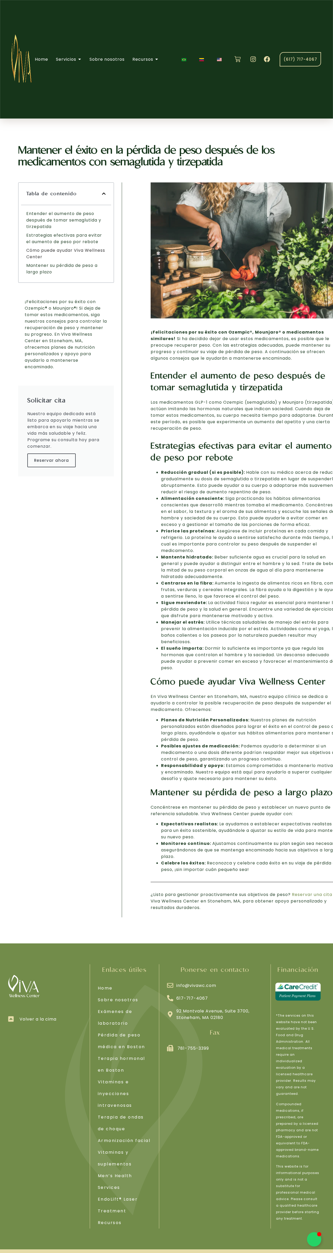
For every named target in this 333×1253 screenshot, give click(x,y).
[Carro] (237, 59)
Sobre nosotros (118, 1000)
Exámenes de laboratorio (115, 1017)
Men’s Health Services (115, 1181)
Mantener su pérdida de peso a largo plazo (62, 268)
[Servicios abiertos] (80, 59)
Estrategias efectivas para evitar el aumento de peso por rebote (64, 238)
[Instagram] (253, 59)
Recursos (110, 1223)
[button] (104, 194)
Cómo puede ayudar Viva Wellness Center (65, 253)
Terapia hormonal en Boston (121, 1064)
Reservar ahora (51, 460)
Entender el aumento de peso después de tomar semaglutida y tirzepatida (63, 220)
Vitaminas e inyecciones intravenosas (115, 1093)
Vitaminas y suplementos (115, 1158)
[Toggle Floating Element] (314, 1239)
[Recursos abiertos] (157, 59)
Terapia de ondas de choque (121, 1123)
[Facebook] (267, 59)
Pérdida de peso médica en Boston (121, 1041)
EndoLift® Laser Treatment (118, 1205)
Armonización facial (124, 1141)
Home (105, 988)
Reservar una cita (312, 895)
